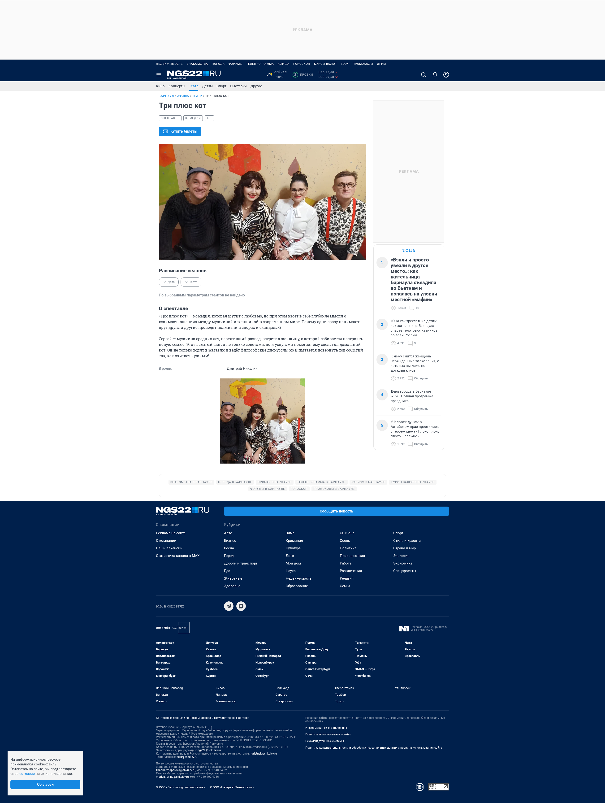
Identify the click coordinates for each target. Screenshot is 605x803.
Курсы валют (325, 63)
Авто (228, 533)
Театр (193, 86)
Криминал (294, 540)
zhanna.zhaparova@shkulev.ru (175, 770)
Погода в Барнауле (235, 482)
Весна (229, 548)
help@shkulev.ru (187, 757)
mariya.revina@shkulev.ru (172, 776)
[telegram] (228, 606)
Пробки (303, 75)
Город (229, 556)
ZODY (345, 63)
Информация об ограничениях (326, 727)
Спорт (221, 86)
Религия (347, 578)
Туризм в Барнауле (368, 482)
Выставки (238, 86)
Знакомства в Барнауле (191, 482)
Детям (207, 86)
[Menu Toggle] (158, 74)
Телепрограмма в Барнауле (321, 482)
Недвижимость (169, 63)
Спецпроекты (404, 571)
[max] (241, 606)
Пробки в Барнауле (275, 482)
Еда (227, 571)
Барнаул (166, 96)
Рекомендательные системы (324, 741)
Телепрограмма (260, 63)
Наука (291, 571)
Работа (345, 563)
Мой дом (293, 563)
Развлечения (351, 571)
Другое (256, 86)
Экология (401, 556)
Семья (345, 586)
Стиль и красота (407, 540)
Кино (160, 86)
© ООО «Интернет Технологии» (232, 787)
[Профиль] (446, 74)
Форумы (235, 63)
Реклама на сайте (171, 533)
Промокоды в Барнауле (334, 488)
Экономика (402, 563)
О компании (166, 540)
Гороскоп (301, 63)
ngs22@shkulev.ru (209, 750)
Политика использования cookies (328, 734)
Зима (290, 533)
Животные (233, 578)
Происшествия (352, 556)
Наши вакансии (169, 548)
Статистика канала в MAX (177, 556)
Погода (218, 63)
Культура (293, 548)
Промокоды (363, 63)
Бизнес (230, 540)
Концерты (177, 86)
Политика (348, 548)
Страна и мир (404, 548)
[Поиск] (423, 74)
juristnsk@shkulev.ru (264, 753)
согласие (27, 774)
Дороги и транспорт (240, 563)
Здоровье (232, 586)
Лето (290, 556)
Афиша (284, 63)
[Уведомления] (435, 74)
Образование (297, 586)
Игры (381, 63)
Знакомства (197, 63)
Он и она (347, 533)
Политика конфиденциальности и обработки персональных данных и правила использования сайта (373, 747)
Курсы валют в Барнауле (413, 482)
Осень (345, 540)
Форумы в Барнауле (267, 488)
